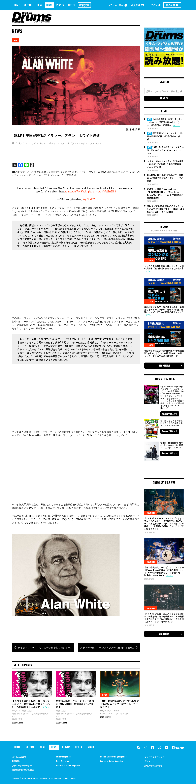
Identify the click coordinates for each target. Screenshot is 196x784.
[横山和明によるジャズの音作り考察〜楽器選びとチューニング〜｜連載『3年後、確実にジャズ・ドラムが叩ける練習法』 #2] (164, 290)
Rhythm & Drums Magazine (68, 765)
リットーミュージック (154, 756)
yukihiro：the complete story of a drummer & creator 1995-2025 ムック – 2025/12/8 (172, 445)
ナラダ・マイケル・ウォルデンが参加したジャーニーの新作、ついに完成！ (46, 647)
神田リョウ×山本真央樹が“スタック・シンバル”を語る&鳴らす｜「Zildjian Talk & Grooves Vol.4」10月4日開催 (165, 208)
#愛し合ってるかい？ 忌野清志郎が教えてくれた (30, 715)
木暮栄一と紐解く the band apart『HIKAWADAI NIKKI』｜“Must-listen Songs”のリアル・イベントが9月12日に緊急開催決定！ (165, 193)
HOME (17, 5)
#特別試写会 (17, 719)
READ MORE (164, 365)
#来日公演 (124, 713)
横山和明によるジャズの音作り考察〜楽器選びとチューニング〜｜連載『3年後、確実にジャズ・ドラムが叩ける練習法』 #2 (164, 309)
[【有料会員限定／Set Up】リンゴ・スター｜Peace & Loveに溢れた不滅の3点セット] (164, 551)
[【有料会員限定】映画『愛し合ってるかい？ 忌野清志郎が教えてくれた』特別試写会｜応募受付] (32, 684)
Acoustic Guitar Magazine (111, 760)
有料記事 (84, 5)
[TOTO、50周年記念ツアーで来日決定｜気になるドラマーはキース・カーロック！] (120, 684)
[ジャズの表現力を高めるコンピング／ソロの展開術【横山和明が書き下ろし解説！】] (164, 249)
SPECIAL (28, 5)
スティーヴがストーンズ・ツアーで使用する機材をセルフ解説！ (110, 647)
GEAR (39, 5)
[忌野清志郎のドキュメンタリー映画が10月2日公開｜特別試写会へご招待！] (76, 684)
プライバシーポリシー (22, 765)
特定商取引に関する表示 (23, 769)
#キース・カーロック (109, 713)
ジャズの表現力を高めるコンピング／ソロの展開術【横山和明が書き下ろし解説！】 (164, 267)
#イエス (44, 143)
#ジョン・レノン (58, 143)
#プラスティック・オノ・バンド (85, 143)
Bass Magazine (62, 760)
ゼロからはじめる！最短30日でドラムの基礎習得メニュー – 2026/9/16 (171, 423)
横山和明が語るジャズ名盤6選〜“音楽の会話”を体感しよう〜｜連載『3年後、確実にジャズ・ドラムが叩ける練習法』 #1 (164, 353)
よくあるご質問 (19, 756)
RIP (15, 40)
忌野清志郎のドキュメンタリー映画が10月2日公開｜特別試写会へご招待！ (75, 703)
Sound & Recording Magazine (113, 756)
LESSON (149, 260)
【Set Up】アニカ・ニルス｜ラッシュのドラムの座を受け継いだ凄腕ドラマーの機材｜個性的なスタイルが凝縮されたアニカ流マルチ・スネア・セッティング (164, 617)
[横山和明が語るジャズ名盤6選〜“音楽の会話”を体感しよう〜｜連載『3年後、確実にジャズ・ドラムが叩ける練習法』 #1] (164, 334)
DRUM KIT (150, 512)
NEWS (49, 5)
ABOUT (91, 747)
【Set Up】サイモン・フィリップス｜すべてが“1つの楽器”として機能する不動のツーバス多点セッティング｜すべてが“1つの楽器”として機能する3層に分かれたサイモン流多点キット (164, 523)
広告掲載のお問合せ (153, 765)
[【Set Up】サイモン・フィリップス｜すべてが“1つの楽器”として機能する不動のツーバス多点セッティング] (164, 502)
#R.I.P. (14, 143)
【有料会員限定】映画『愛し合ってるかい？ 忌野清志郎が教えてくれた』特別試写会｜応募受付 (31, 703)
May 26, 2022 (89, 199)
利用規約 (16, 760)
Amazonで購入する (169, 413)
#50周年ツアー (106, 710)
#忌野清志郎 (27, 710)
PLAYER (60, 5)
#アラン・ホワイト (28, 143)
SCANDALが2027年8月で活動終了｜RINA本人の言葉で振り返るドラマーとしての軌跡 (165, 177)
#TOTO (116, 710)
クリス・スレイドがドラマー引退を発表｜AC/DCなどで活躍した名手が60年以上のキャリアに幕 (165, 164)
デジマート (149, 760)
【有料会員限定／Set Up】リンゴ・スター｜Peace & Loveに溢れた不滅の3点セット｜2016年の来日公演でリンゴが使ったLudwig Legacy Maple (164, 571)
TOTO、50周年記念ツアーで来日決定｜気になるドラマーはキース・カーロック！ (119, 703)
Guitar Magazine (63, 756)
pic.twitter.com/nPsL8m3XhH (102, 191)
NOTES (71, 5)
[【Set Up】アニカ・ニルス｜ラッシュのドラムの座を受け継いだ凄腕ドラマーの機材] (164, 597)
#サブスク (16, 710)
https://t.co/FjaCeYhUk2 (76, 191)
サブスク (46, 707)
